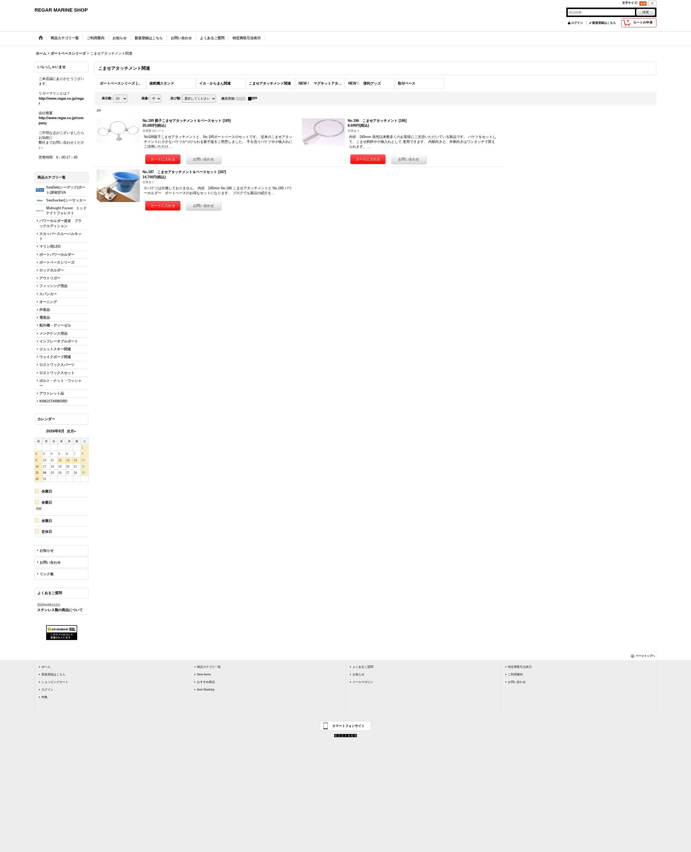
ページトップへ (645, 655)
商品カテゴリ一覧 (209, 666)
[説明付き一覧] (254, 98)
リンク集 (47, 574)
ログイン (577, 22)
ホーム (46, 666)
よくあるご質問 (363, 666)
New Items (204, 674)
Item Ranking (205, 689)
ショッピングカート (55, 681)
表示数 (107, 98)
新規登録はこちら (604, 22)
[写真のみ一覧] (242, 98)
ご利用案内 (515, 674)
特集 (45, 697)
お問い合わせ (50, 562)
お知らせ (47, 550)
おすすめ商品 (206, 681)
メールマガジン (363, 681)
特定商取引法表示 (520, 666)
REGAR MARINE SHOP (61, 10)
